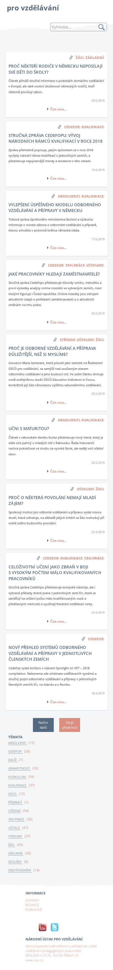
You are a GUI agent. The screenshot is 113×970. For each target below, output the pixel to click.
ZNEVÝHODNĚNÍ (20, 870)
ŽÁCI (11, 845)
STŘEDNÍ (14, 811)
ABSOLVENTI (17, 743)
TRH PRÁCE (16, 819)
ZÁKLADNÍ (15, 853)
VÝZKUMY (15, 836)
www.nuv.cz (34, 960)
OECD (12, 794)
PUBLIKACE (34, 909)
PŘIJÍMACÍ (15, 802)
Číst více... (58, 109)
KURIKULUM (17, 777)
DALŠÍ (12, 760)
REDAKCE (32, 905)
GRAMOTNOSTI (19, 768)
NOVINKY (32, 900)
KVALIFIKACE (17, 785)
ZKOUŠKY (15, 862)
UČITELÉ (14, 828)
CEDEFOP (15, 751)
